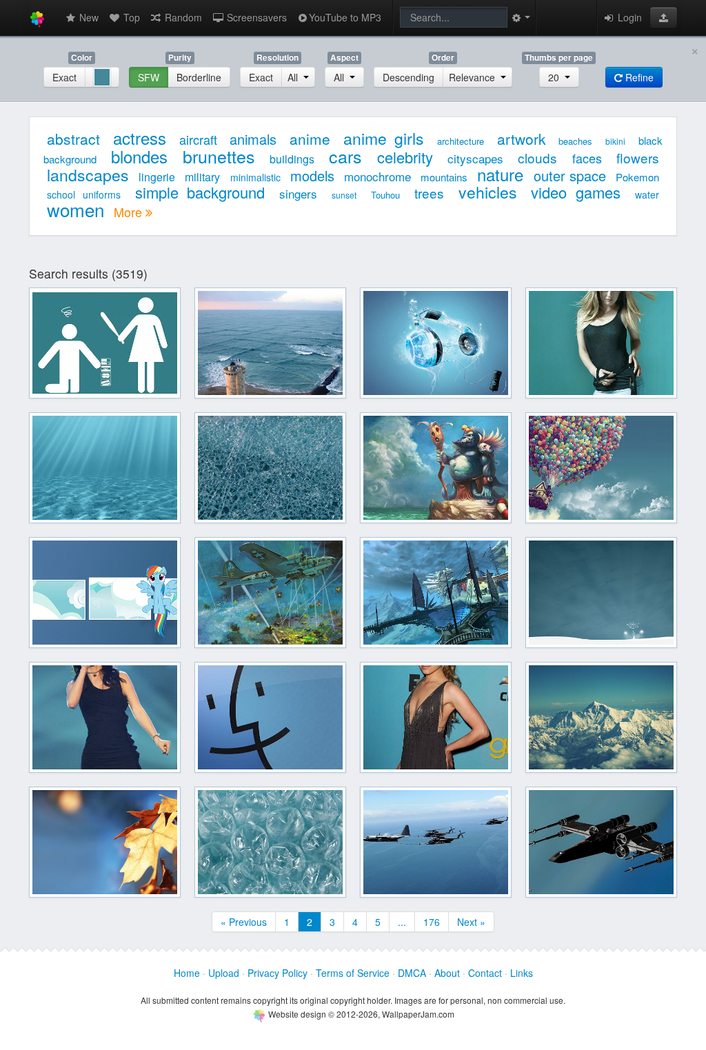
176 (431, 922)
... (402, 922)
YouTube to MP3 (345, 17)
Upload (223, 973)
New (88, 17)
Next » (471, 922)
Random (182, 17)
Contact (485, 973)
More (129, 212)
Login (628, 17)
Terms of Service (353, 973)
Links (521, 973)
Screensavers (255, 17)
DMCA (412, 973)
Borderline (198, 77)
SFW (148, 77)
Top (130, 17)
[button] (663, 17)
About (447, 973)
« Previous (244, 922)
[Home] (37, 17)
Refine (638, 77)
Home (187, 973)
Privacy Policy (277, 973)
